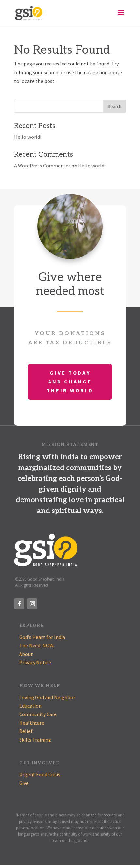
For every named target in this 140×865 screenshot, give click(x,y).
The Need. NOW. (36, 645)
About (26, 654)
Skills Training (35, 739)
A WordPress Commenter (42, 165)
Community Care (38, 714)
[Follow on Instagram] (32, 603)
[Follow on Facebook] (19, 603)
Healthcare (31, 722)
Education (30, 705)
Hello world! (27, 137)
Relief (26, 731)
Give (24, 783)
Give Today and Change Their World (70, 381)
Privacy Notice (35, 662)
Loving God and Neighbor (47, 697)
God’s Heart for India (42, 637)
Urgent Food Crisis (39, 774)
